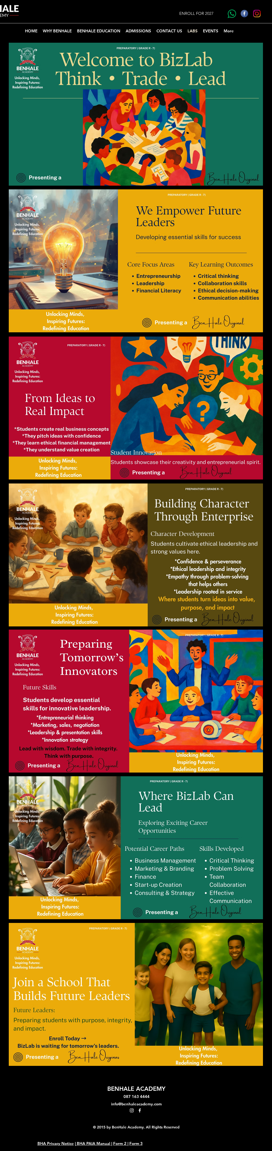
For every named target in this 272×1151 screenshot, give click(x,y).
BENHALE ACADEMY (136, 1088)
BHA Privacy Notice (55, 1143)
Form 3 (136, 1143)
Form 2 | (120, 1143)
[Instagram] (131, 1110)
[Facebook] (139, 1110)
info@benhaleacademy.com (136, 1103)
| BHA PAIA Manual (92, 1143)
